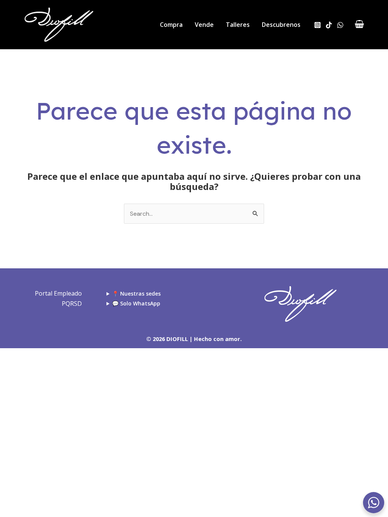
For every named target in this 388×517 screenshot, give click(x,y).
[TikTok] (328, 25)
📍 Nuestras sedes (136, 293)
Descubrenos (281, 24)
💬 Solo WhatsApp (136, 303)
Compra (171, 24)
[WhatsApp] (340, 25)
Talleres (238, 24)
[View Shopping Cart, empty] (359, 25)
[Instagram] (317, 25)
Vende (204, 24)
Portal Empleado (58, 293)
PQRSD (72, 303)
